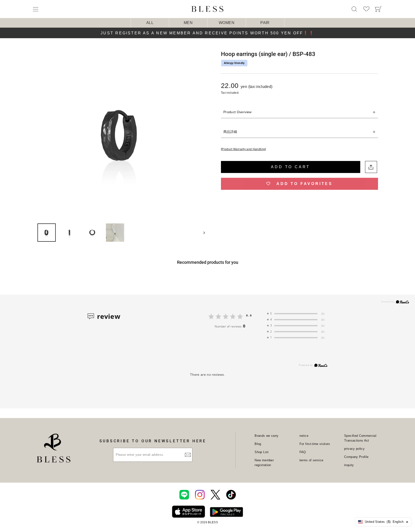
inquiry (349, 465)
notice (303, 436)
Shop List (262, 452)
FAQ (302, 452)
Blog (258, 444)
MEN (188, 23)
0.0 (249, 315)
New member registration (264, 462)
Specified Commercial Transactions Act (360, 438)
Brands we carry (266, 436)
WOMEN (226, 23)
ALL (149, 23)
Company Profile (356, 457)
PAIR (264, 23)
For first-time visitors (314, 444)
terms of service (311, 460)
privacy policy (354, 448)
